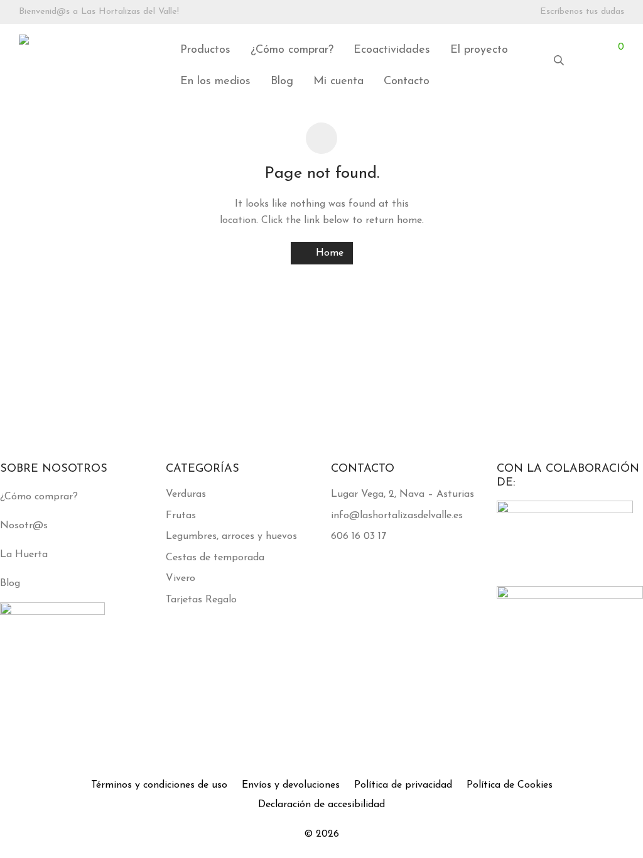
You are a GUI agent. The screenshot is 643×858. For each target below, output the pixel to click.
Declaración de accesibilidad (321, 805)
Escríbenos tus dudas (582, 12)
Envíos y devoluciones (291, 785)
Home (328, 253)
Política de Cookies (510, 785)
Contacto (407, 81)
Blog (282, 81)
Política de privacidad (403, 785)
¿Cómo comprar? (292, 50)
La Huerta (24, 555)
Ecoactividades (392, 50)
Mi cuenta (338, 81)
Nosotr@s (24, 526)
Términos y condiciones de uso (159, 785)
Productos (205, 50)
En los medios (215, 81)
